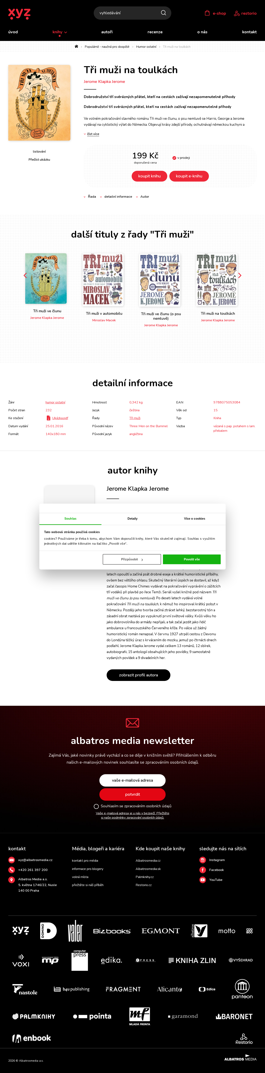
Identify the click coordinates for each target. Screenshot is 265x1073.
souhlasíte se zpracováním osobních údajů (158, 762)
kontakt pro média (85, 860)
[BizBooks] (112, 931)
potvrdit (132, 794)
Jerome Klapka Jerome (104, 81)
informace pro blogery (87, 869)
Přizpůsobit (129, 559)
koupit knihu (149, 176)
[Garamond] (183, 1016)
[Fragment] (123, 989)
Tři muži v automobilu (104, 313)
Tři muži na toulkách (218, 313)
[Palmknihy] (33, 1016)
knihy (58, 32)
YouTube (215, 880)
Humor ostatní (146, 47)
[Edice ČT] (207, 989)
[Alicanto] (169, 989)
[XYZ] (20, 931)
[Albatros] (199, 931)
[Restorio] (244, 1038)
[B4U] (72, 989)
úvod (13, 32)
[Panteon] (242, 989)
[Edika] (111, 960)
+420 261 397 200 (33, 870)
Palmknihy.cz (145, 877)
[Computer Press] (79, 960)
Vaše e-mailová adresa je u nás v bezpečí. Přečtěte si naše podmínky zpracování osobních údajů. (132, 815)
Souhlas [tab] (70, 518)
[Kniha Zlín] (192, 960)
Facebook (216, 870)
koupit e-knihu (189, 176)
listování (39, 151)
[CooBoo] (249, 931)
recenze (155, 32)
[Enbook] (31, 1038)
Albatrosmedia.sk (148, 869)
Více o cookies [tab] (194, 518)
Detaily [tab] (133, 518)
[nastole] (24, 989)
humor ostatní (55, 402)
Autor (144, 196)
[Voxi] (20, 960)
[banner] (19, 14)
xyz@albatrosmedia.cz (35, 860)
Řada (92, 196)
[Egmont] (160, 931)
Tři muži (134, 418)
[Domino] (48, 931)
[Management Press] (50, 960)
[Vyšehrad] (241, 960)
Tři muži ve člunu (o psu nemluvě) (161, 316)
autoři (107, 32)
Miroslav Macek (104, 320)
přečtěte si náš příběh (88, 885)
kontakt (249, 32)
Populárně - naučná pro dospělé (107, 47)
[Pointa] (92, 1016)
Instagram (217, 860)
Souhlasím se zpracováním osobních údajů (136, 806)
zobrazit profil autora (138, 675)
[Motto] (226, 931)
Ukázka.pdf (60, 418)
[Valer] (75, 931)
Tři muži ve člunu (47, 311)
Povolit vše (192, 559)
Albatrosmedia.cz (148, 860)
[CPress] (145, 960)
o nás (202, 32)
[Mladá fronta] (139, 1016)
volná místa (80, 877)
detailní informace (118, 196)
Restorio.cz (144, 885)
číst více (93, 134)
